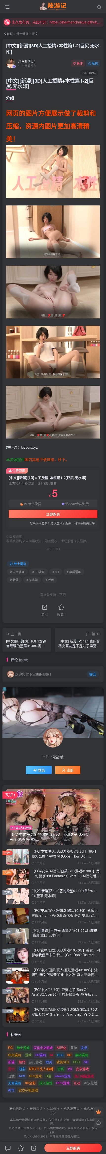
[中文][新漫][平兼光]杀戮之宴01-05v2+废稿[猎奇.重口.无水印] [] (64, 933)
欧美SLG (62, 1062)
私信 (95, 63)
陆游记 (62, 1136)
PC (10, 1047)
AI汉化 (61, 1047)
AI (51, 1054)
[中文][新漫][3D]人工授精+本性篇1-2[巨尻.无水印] (52, 48)
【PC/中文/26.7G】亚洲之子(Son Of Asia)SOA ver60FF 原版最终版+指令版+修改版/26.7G (64, 994)
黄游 (74, 1047)
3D (69, 1054)
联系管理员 (17, 1108)
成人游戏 (45, 1083)
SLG (60, 1054)
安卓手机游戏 (28, 1090)
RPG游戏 (63, 1083)
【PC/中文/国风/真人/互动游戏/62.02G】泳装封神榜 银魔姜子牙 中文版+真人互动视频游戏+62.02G (65, 974)
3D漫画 (40, 1054)
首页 (9, 34)
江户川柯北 (26, 61)
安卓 (84, 1047)
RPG (76, 1062)
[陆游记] (53, 5)
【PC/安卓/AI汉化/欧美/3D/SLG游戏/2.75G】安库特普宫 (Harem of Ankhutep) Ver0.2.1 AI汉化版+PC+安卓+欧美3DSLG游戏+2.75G (65, 1014)
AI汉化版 (90, 1083)
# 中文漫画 (17, 572)
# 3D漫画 (38, 572)
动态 (22, 1068)
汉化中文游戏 (43, 1047)
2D (70, 1068)
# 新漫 (14, 580)
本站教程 (53, 1108)
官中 (11, 1068)
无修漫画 (14, 1083)
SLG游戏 (35, 1076)
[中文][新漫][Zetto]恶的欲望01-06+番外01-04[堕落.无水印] (64, 893)
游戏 (28, 1054)
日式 (11, 1076)
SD (86, 1062)
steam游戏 (63, 1076)
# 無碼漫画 (74, 572)
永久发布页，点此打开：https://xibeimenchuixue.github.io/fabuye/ (57, 21)
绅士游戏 (23, 1047)
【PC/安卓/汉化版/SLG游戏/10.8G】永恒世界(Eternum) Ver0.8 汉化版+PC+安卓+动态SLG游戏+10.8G (65, 915)
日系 (60, 1068)
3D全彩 (30, 1083)
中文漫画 (14, 1054)
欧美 (49, 1062)
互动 (77, 1083)
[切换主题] (99, 1123)
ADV (22, 1076)
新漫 (11, 1062)
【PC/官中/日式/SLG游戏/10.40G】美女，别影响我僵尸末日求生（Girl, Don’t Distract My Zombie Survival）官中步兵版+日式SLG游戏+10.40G (66, 957)
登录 (41, 770)
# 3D (56, 572)
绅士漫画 (22, 34)
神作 (11, 1090)
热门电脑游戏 (84, 1076)
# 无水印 (32, 580)
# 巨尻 (50, 580)
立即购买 (53, 514)
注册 (70, 770)
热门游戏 (35, 1062)
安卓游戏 (82, 1068)
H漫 (48, 1076)
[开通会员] (99, 1112)
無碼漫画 (81, 1054)
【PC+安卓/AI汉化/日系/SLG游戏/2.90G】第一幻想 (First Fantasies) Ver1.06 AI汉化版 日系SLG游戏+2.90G (66, 875)
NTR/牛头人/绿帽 (41, 1068)
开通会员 (36, 1108)
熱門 (22, 1062)
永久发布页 (72, 1108)
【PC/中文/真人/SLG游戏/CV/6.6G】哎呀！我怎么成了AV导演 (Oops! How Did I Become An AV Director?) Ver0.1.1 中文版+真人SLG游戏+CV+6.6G (65, 858)
